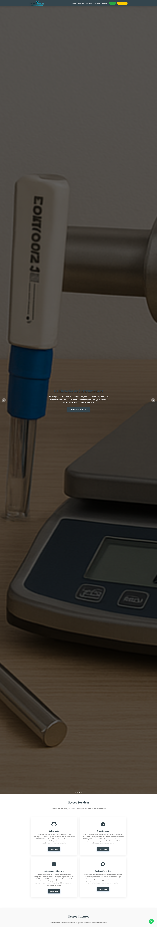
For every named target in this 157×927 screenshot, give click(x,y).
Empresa (89, 3)
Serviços (81, 3)
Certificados (122, 3)
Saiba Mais (54, 849)
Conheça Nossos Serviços (78, 409)
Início (74, 3)
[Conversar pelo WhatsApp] (151, 921)
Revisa (112, 3)
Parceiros (97, 3)
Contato (105, 3)
